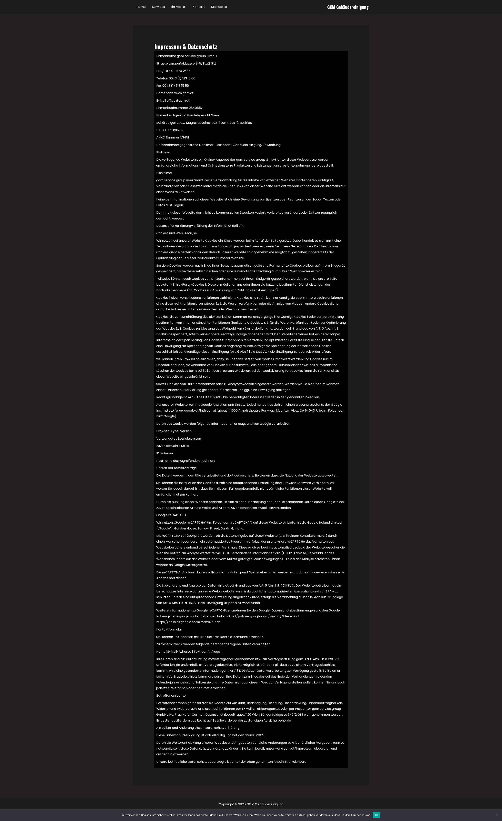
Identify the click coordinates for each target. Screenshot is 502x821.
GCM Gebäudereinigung (348, 7)
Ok (377, 814)
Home (141, 7)
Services (158, 7)
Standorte (219, 7)
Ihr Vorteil (178, 7)
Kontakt (199, 7)
